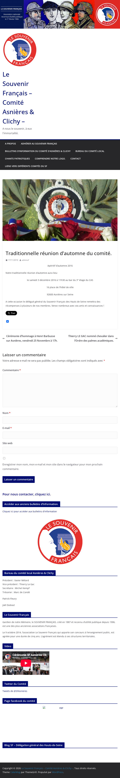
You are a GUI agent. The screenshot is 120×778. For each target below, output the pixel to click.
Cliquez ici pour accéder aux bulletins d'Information (29, 511)
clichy (20, 246)
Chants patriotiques (17, 158)
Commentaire (11, 370)
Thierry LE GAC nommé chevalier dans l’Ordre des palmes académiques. (91, 338)
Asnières (10, 246)
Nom (6, 413)
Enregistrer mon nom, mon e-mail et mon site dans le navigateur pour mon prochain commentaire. (52, 467)
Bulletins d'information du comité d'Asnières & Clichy (37, 151)
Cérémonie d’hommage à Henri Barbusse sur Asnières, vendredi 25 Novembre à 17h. (32, 338)
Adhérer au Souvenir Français (39, 143)
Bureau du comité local (89, 151)
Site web (7, 443)
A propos (10, 143)
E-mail (7, 428)
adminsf (25, 260)
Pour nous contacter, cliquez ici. (26, 494)
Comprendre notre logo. (50, 158)
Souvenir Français (34, 246)
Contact (75, 158)
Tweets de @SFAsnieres (14, 691)
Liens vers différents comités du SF (26, 166)
